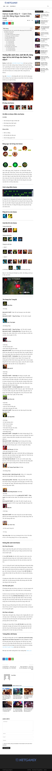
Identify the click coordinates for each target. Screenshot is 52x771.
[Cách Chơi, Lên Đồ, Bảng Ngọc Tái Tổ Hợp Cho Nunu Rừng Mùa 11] (28, 704)
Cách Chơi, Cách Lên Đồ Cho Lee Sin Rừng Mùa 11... (45, 33)
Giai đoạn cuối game (11, 50)
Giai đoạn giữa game (11, 49)
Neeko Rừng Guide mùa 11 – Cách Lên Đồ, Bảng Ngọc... (45, 39)
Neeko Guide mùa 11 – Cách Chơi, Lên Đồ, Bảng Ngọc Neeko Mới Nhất (17, 697)
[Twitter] (6, 23)
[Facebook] (4, 23)
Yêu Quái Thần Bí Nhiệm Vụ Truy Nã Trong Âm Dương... (44, 63)
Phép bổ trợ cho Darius (10, 38)
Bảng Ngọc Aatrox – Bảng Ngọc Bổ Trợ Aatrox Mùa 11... (44, 51)
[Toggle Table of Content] (30, 29)
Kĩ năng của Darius (9, 33)
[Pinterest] (9, 23)
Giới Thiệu (29, 769)
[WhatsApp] (12, 23)
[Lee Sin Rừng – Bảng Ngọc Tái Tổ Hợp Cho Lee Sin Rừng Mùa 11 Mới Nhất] (7, 691)
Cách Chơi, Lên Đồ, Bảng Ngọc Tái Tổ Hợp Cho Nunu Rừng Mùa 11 (28, 710)
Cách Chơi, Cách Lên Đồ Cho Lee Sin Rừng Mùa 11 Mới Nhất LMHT (7, 710)
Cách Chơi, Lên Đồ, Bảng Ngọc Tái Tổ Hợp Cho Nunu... (45, 45)
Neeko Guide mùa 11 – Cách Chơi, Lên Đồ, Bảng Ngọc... (45, 21)
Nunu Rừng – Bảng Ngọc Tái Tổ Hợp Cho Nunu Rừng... (45, 69)
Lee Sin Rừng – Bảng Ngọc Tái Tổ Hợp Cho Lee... (45, 15)
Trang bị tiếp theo (11, 42)
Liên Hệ (45, 769)
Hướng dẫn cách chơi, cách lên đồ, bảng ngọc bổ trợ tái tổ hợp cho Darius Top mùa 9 (18, 31)
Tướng (16, 9)
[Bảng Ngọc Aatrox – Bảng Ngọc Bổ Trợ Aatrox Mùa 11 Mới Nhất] (37, 52)
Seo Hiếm (5, 20)
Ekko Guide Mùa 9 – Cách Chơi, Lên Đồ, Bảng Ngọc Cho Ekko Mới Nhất (26, 668)
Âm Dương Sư (13, 6)
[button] (47, 6)
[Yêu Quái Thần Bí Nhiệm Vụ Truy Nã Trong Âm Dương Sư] (37, 64)
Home (4, 6)
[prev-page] (3, 713)
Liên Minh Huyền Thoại (10, 9)
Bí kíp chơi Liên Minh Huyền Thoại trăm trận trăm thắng (45, 57)
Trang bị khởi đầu (11, 41)
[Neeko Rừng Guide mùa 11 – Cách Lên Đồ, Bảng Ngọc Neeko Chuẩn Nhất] (18, 704)
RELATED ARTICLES (7, 685)
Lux (30, 650)
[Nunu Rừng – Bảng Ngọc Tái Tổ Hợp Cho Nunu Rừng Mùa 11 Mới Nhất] (37, 70)
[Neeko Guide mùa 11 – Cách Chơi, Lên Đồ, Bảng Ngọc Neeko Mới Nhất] (18, 691)
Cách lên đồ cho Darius (10, 40)
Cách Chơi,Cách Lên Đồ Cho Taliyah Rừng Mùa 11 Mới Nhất (28, 697)
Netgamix (9, 76)
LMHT (7, 6)
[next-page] (5, 713)
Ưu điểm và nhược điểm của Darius (12, 34)
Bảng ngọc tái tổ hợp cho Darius (12, 35)
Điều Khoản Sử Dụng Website (37, 769)
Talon (28, 650)
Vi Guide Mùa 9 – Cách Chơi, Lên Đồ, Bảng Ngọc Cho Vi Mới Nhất (9, 667)
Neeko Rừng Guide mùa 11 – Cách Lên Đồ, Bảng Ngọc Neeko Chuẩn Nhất (18, 710)
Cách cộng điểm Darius (10, 37)
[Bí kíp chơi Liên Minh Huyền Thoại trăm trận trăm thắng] (37, 58)
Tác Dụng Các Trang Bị (10, 45)
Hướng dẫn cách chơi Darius (11, 46)
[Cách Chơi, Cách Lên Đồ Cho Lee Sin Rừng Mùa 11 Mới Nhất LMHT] (7, 704)
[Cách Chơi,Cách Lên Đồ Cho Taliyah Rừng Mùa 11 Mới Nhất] (28, 691)
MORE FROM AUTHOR (17, 685)
